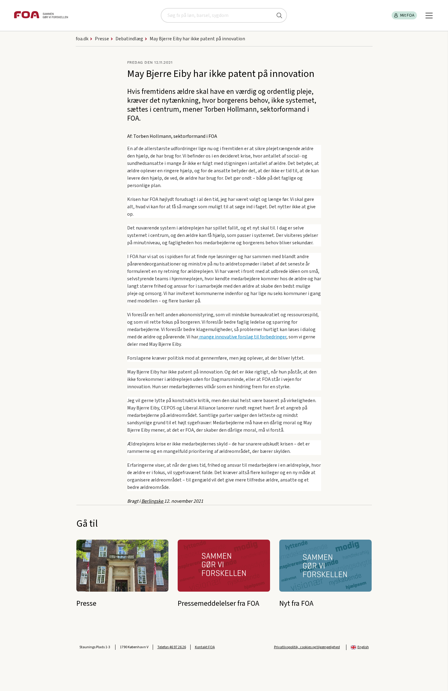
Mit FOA (407, 15)
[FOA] (41, 15)
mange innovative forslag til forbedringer (242, 337)
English (363, 647)
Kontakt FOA (205, 647)
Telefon (171, 647)
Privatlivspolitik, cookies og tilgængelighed (307, 647)
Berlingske (152, 501)
